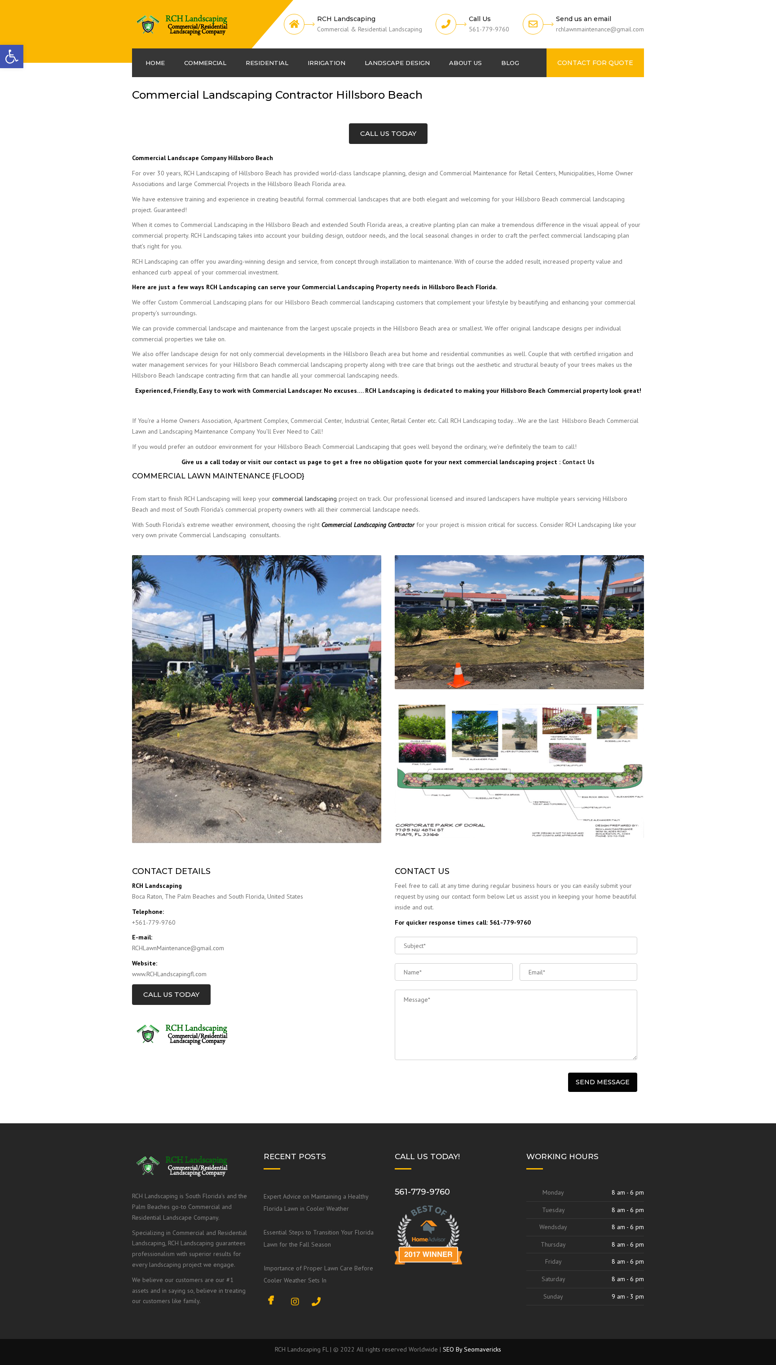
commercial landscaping (304, 499)
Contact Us (578, 462)
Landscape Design (397, 62)
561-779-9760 (422, 1192)
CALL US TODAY (388, 133)
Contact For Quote (595, 63)
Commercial (205, 62)
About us (465, 62)
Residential (267, 62)
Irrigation (326, 62)
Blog (510, 62)
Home (155, 62)
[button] (11, 56)
